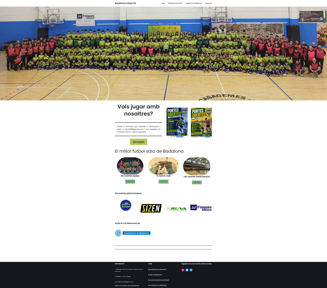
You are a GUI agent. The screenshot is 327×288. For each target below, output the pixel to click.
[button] (165, 3)
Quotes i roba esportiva (155, 274)
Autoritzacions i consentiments (157, 285)
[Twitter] (187, 270)
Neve (117, 286)
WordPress (135, 286)
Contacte (208, 3)
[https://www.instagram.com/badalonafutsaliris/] (182, 270)
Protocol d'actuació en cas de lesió (158, 280)
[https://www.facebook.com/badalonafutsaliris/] (191, 270)
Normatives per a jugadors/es (157, 269)
